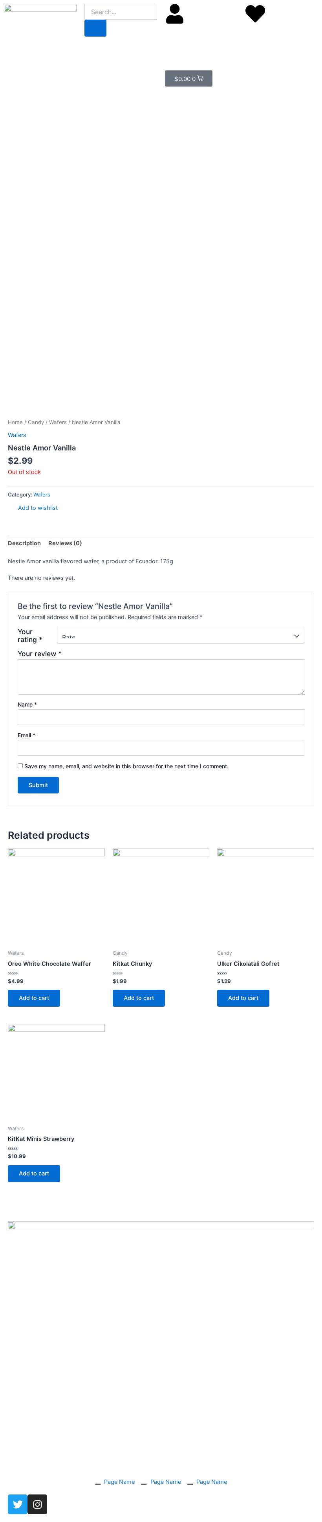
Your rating (30, 636)
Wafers (58, 422)
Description (24, 543)
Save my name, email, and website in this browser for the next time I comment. (126, 766)
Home (15, 422)
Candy (36, 422)
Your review (40, 653)
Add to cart (34, 998)
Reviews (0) (65, 543)
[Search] (95, 28)
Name (27, 704)
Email (26, 735)
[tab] (24, 543)
